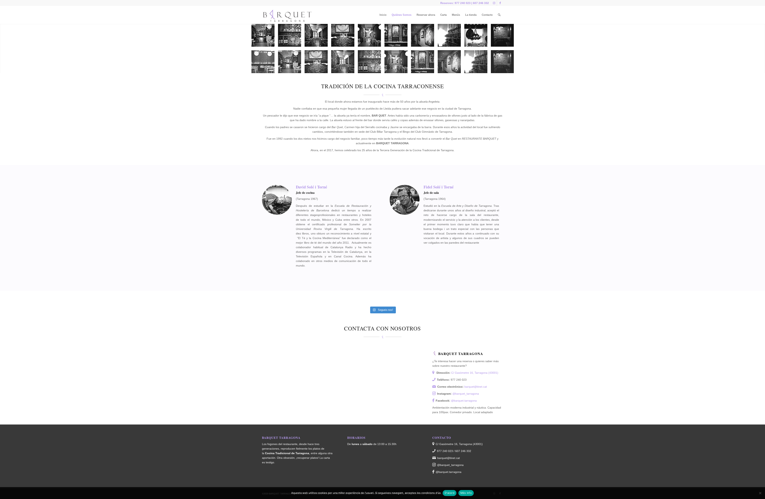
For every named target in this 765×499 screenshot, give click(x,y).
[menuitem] (383, 15)
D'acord (449, 492)
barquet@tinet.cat (475, 386)
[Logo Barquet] (287, 15)
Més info (466, 492)
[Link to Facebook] (500, 3)
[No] (760, 493)
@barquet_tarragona (465, 393)
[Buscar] (499, 15)
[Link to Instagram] (494, 3)
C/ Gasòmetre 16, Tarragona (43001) (474, 372)
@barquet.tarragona (464, 400)
